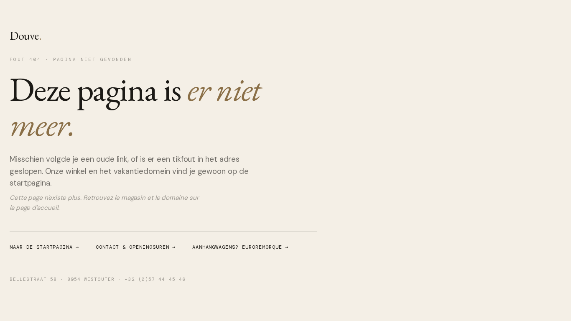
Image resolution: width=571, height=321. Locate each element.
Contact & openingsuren (135, 247)
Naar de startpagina (44, 247)
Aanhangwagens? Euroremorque (240, 247)
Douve (25, 35)
